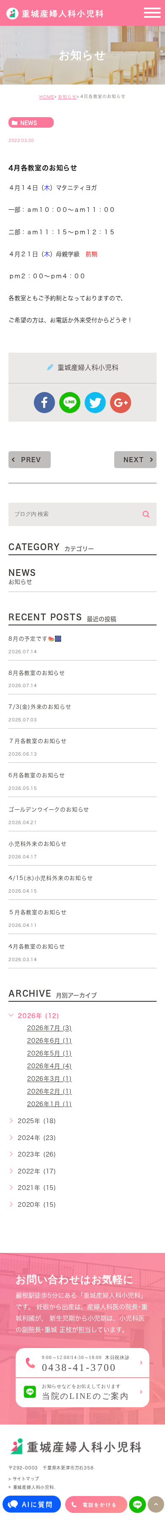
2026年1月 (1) (49, 1104)
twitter (95, 402)
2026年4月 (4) (49, 1066)
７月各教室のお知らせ (37, 741)
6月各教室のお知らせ (36, 775)
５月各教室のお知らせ (37, 912)
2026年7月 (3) (49, 1028)
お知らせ (67, 97)
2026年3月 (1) (49, 1079)
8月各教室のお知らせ (36, 673)
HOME (46, 97)
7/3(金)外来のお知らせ (39, 707)
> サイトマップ (23, 1479)
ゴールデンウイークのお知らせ (48, 809)
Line (69, 402)
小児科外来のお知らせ (37, 844)
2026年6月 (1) (49, 1041)
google (120, 402)
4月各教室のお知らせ (36, 946)
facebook (44, 402)
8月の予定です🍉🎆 (35, 638)
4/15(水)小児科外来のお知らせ (50, 878)
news (28, 122)
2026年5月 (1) (49, 1054)
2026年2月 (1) (49, 1092)
